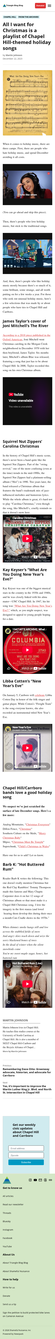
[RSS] (50, 1180)
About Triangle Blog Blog (15, 1262)
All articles (8, 1196)
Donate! (40, 5)
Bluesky (7, 1221)
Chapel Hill (10, 17)
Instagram (8, 1229)
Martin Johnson (14, 55)
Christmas (25, 829)
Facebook (7, 1238)
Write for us (9, 1287)
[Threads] (45, 1180)
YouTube (7, 1246)
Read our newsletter (13, 1204)
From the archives (28, 17)
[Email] (40, 1180)
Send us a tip (9, 1304)
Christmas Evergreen (37, 824)
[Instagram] (30, 1180)
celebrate (40, 695)
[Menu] (49, 5)
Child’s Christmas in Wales (34, 846)
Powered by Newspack (13, 1334)
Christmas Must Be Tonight (28, 842)
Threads (7, 1213)
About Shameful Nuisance (16, 1271)
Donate (6, 1295)
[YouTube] (35, 1180)
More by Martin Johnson (15, 1051)
